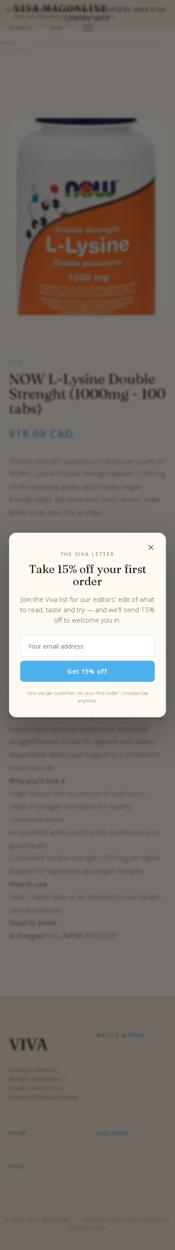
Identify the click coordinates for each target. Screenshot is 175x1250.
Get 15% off (87, 671)
